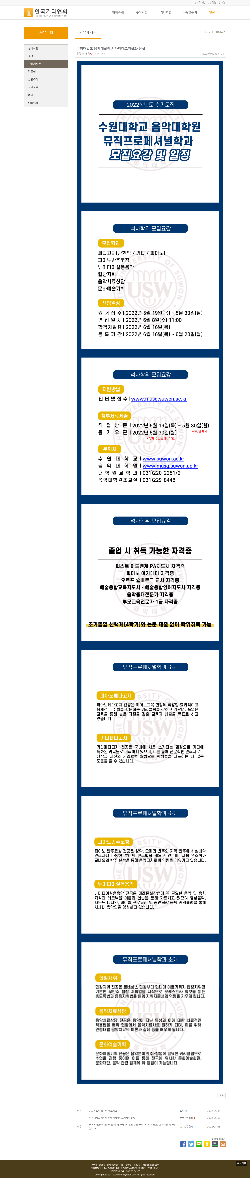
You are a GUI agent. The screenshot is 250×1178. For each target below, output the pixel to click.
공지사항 (33, 48)
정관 (30, 55)
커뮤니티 (214, 12)
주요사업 (142, 12)
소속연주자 (189, 12)
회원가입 (216, 2)
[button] (83, 53)
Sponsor (33, 102)
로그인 (202, 2)
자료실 (32, 71)
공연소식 (33, 79)
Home (207, 32)
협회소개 (118, 12)
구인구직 (33, 87)
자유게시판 (34, 63)
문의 (30, 94)
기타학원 (166, 12)
